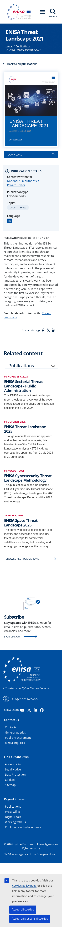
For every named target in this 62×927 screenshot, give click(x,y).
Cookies (10, 780)
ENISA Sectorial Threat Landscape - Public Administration (23, 386)
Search (52, 16)
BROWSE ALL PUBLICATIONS (22, 558)
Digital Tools (13, 817)
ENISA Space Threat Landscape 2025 (21, 522)
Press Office (12, 812)
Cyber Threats (18, 207)
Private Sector (16, 185)
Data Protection (15, 774)
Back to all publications (22, 64)
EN (10, 221)
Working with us (15, 822)
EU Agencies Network (24, 699)
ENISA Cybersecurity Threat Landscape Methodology (28, 478)
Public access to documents (23, 827)
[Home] (20, 12)
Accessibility (13, 764)
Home (9, 46)
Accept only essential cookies (30, 918)
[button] (42, 12)
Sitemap (10, 785)
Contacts (11, 727)
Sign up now (12, 636)
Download (15, 154)
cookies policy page (24, 885)
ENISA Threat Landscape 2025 (25, 429)
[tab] (31, 366)
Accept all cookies (23, 909)
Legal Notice (13, 769)
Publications (23, 46)
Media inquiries (15, 743)
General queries (15, 732)
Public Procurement (18, 738)
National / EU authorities (23, 181)
